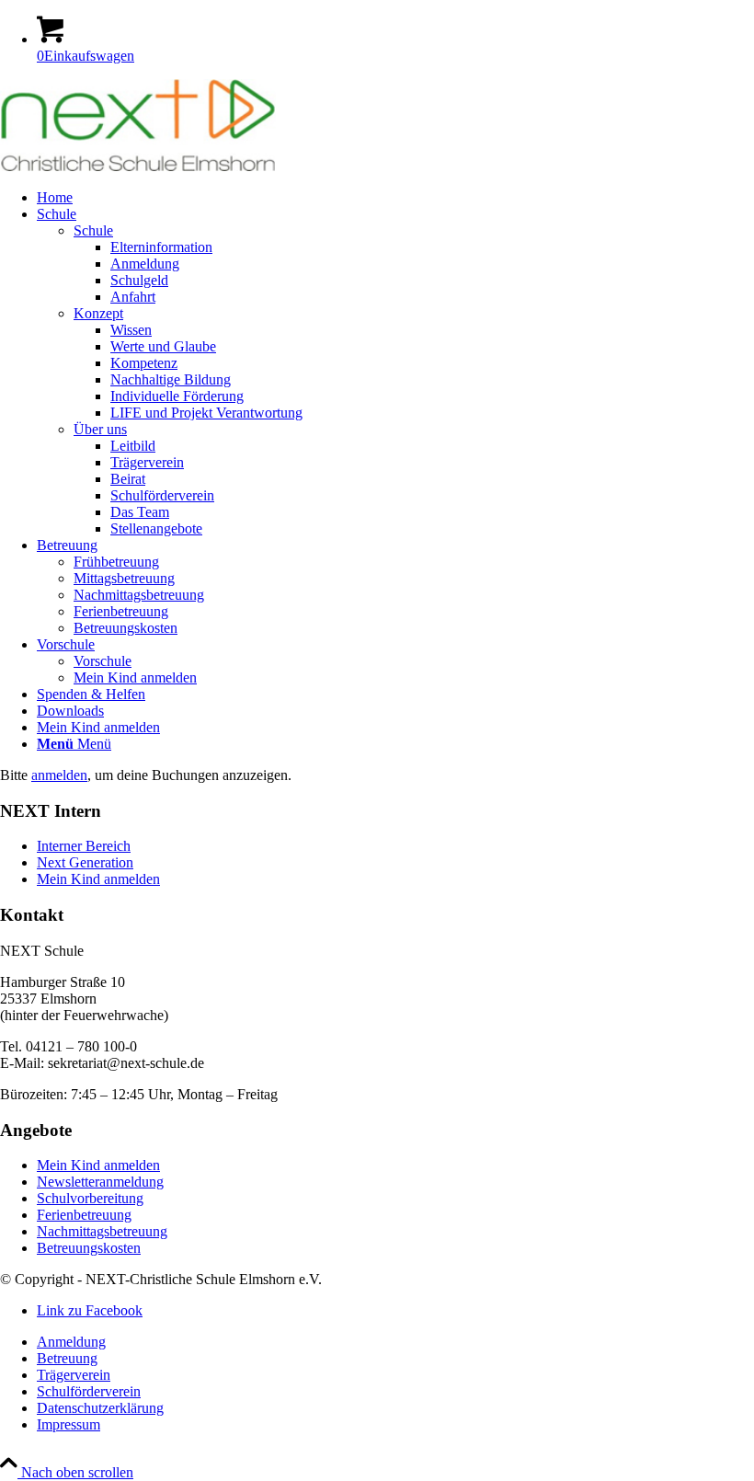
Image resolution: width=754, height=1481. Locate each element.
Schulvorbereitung (90, 1198)
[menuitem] (395, 197)
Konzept (98, 313)
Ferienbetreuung (84, 1215)
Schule (93, 230)
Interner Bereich (84, 846)
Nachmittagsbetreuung (102, 1231)
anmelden (59, 775)
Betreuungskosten (89, 1248)
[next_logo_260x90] (138, 166)
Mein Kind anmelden (98, 879)
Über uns (100, 429)
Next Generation (85, 862)
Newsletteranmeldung (100, 1181)
